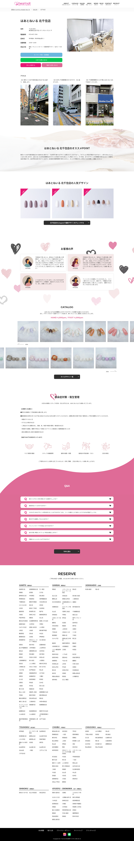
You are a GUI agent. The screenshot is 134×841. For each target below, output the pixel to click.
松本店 (74, 775)
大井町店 (31, 624)
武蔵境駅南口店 (33, 589)
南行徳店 (41, 654)
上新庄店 (64, 629)
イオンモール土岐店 (77, 751)
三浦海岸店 (32, 701)
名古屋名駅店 (76, 769)
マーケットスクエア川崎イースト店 (23, 706)
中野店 (41, 624)
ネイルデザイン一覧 (67, 377)
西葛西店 (31, 599)
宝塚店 (74, 667)
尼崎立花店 (65, 670)
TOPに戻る (67, 551)
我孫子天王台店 (43, 711)
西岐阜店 (75, 779)
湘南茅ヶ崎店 (33, 692)
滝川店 (97, 589)
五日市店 (87, 744)
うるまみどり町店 (77, 793)
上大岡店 (41, 627)
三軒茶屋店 (32, 648)
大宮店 (21, 608)
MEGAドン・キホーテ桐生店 (33, 640)
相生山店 (75, 763)
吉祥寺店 (41, 651)
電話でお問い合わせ (52, 65)
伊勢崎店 (41, 637)
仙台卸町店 (22, 747)
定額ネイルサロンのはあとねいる (20, 9)
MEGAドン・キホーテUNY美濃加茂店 (66, 751)
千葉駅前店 (22, 602)
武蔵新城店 (42, 645)
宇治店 (64, 667)
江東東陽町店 (22, 660)
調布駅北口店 (22, 595)
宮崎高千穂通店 (77, 804)
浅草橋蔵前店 (43, 599)
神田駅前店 (22, 599)
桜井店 (54, 673)
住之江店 (54, 596)
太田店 (31, 637)
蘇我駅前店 (22, 637)
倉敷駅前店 (109, 744)
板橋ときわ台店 (43, 621)
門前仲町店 (22, 618)
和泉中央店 (55, 654)
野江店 (74, 638)
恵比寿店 (41, 595)
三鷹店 (41, 676)
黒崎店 (64, 816)
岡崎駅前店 (55, 734)
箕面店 (64, 626)
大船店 (31, 630)
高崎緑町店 (22, 640)
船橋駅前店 (22, 711)
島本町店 (75, 623)
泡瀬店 (64, 792)
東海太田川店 (56, 731)
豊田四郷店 (76, 734)
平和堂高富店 (76, 757)
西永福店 (31, 654)
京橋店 (74, 646)
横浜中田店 (32, 695)
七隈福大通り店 (66, 797)
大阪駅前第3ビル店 (67, 602)
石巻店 (31, 742)
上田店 (64, 741)
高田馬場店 (32, 679)
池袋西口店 (22, 589)
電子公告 (50, 830)
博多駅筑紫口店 (66, 810)
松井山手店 (55, 667)
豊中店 (74, 626)
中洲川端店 (65, 813)
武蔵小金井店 (33, 627)
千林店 (74, 635)
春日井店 (54, 737)
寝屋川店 (64, 635)
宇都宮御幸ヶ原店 (33, 719)
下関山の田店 (89, 734)
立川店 (21, 679)
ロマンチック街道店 (66, 607)
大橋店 (64, 804)
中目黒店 (31, 595)
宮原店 (21, 645)
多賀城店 (21, 731)
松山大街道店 (33, 792)
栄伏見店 (64, 731)
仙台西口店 (42, 747)
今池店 (54, 772)
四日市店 (75, 747)
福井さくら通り (56, 763)
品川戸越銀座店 (23, 648)
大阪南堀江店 (56, 646)
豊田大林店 (55, 766)
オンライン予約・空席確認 (41, 55)
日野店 (21, 682)
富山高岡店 (55, 741)
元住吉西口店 (43, 602)
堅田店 (64, 676)
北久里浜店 (42, 640)
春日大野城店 (76, 797)
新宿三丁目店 (33, 608)
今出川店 (64, 660)
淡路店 (74, 629)
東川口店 (21, 689)
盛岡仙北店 (32, 736)
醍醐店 (74, 660)
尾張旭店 (64, 737)
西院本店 (64, 657)
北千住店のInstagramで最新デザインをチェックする (67, 223)
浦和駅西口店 (33, 651)
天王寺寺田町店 (56, 602)
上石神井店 (42, 648)
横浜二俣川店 (22, 701)
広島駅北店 (109, 737)
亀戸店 (41, 611)
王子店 (41, 592)
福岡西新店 (76, 813)
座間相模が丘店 (43, 692)
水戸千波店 (42, 719)
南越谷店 (31, 689)
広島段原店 (109, 741)
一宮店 (64, 734)
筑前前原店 (55, 816)
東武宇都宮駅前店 (23, 719)
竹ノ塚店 (41, 589)
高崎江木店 (32, 614)
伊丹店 (64, 618)
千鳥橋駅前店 (76, 611)
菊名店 (21, 651)
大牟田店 (64, 807)
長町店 (41, 742)
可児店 (64, 757)
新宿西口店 (32, 611)
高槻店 (54, 629)
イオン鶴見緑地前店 (56, 650)
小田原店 (41, 660)
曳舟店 (21, 663)
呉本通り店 (98, 744)
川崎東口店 (22, 667)
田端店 (21, 654)
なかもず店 (55, 638)
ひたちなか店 (22, 605)
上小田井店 (65, 763)
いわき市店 (22, 739)
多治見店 (54, 757)
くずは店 (64, 654)
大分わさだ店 (56, 797)
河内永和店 (55, 626)
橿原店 (54, 623)
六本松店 (54, 800)
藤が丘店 (54, 760)
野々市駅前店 (66, 766)
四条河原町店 (76, 657)
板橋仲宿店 (22, 624)
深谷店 (31, 633)
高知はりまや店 (23, 792)
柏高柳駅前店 (33, 711)
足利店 (41, 605)
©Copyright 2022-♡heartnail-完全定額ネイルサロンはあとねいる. (67, 838)
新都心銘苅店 (56, 819)
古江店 (87, 737)
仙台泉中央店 (43, 736)
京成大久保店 (33, 657)
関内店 (41, 698)
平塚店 (21, 695)
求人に (30, 65)
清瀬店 (21, 592)
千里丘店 (54, 632)
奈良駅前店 (76, 670)
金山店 (64, 772)
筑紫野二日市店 (77, 807)
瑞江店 (31, 605)
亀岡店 (54, 643)
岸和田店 (54, 615)
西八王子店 (42, 667)
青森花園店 (42, 739)
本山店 (74, 772)
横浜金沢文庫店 (23, 621)
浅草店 (21, 676)
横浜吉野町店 (22, 698)
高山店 (54, 744)
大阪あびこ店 (66, 632)
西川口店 (41, 686)
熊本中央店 (76, 816)
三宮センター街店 (56, 618)
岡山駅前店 (88, 747)
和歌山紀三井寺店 (66, 639)
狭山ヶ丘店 (22, 692)
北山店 (54, 611)
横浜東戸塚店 (43, 630)
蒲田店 (31, 618)
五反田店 (41, 608)
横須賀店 (21, 633)
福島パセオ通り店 (23, 743)
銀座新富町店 (43, 614)
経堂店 (21, 657)
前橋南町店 (32, 676)
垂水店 (74, 589)
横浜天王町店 (43, 663)
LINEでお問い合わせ (41, 60)
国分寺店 (31, 645)
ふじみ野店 (32, 663)
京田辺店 (64, 596)
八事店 (54, 769)
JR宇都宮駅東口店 (43, 715)
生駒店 (64, 673)
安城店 (54, 775)
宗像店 (54, 807)
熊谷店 (41, 689)
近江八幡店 (65, 679)
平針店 (74, 731)
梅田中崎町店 (66, 643)
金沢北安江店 (76, 766)
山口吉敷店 (98, 731)
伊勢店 (64, 744)
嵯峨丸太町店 (66, 599)
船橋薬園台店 (43, 705)
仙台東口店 (32, 747)
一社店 (74, 760)
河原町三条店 (66, 611)
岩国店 (87, 731)
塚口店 (54, 670)
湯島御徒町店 (33, 673)
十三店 (74, 632)
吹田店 (74, 649)
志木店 (41, 682)
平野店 (64, 615)
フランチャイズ (91, 830)
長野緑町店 (55, 779)
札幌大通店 (88, 589)
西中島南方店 (76, 607)
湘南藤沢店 (32, 705)
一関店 (31, 750)
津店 (74, 744)
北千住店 (41, 673)
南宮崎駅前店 (76, 800)
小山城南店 (32, 714)
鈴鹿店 (64, 769)
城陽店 (74, 602)
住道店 (64, 623)
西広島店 (108, 734)
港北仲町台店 (33, 698)
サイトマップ (78, 830)
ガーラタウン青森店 (33, 732)
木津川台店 (76, 664)
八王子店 (21, 670)
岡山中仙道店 (99, 747)
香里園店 (54, 635)
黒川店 (64, 760)
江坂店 (64, 649)
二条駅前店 (76, 599)
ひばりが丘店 (22, 627)
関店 (63, 747)
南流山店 (41, 657)
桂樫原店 (54, 660)
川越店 (21, 686)
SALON (35, 9)
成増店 (21, 673)
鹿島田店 (21, 611)
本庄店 (41, 633)
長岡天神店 (55, 657)
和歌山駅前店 (56, 676)
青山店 (41, 670)
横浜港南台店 (43, 695)
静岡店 (64, 782)
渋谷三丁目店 (33, 667)
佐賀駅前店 (55, 804)
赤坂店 (74, 810)
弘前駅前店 (42, 731)
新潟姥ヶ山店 (76, 741)
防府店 (97, 734)
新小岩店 (31, 660)
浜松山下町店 (56, 782)
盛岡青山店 (32, 739)
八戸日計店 (22, 753)
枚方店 (74, 654)
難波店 (74, 643)
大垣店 (64, 779)
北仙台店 (21, 750)
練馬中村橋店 (33, 602)
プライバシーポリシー (64, 830)
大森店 (21, 614)
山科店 (64, 664)
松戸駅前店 (32, 670)
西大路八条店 (76, 596)
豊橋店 (74, 737)
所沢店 (31, 686)
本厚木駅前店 (43, 701)
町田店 (41, 679)
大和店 (21, 630)
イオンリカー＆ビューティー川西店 (66, 590)
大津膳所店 (76, 676)
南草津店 (54, 679)
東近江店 (75, 615)
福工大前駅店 (56, 810)
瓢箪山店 (54, 599)
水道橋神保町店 (33, 621)
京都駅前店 (55, 607)
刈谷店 (64, 775)
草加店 (31, 682)
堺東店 (54, 589)
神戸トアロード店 (77, 618)
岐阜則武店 (55, 750)
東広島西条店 (99, 737)
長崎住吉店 (65, 800)
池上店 (41, 618)
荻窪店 (31, 592)
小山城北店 (22, 714)
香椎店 (54, 813)
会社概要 (41, 830)
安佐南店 (87, 741)
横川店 (97, 741)
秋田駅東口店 (22, 736)
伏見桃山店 (55, 664)
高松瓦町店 (42, 792)
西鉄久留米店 (56, 792)
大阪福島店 (65, 646)
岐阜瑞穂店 (55, 747)
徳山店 (107, 731)
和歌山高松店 (76, 673)
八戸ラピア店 (43, 750)
